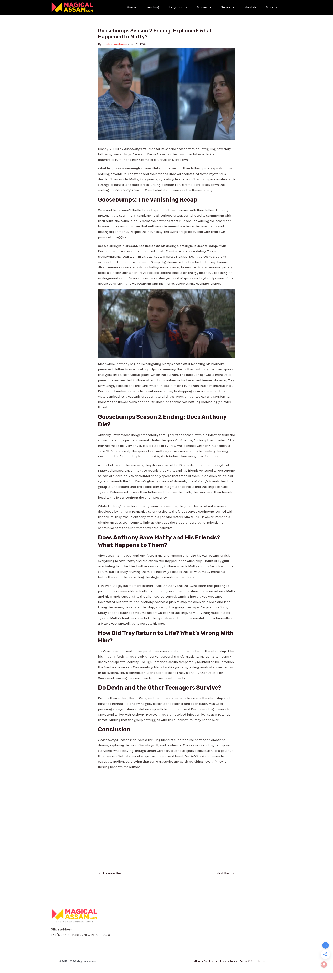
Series (225, 7)
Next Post (225, 873)
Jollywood (175, 7)
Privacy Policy (228, 961)
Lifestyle (250, 7)
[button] (185, 7)
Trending (152, 7)
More (269, 7)
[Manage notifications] (324, 964)
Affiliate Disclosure (205, 961)
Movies (202, 7)
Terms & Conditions (252, 961)
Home (131, 7)
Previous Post (110, 873)
